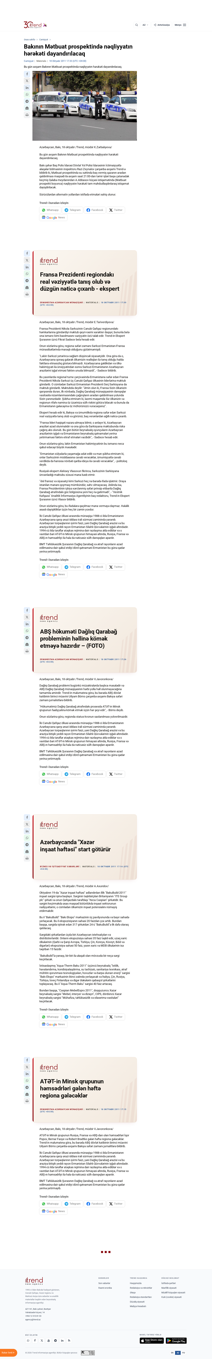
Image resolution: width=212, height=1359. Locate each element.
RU (183, 1353)
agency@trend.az (33, 1319)
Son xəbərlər (104, 1283)
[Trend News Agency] (34, 1281)
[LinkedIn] (62, 1340)
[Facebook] (35, 1340)
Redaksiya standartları (141, 1297)
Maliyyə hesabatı (138, 1306)
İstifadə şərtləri (168, 1283)
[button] (27, 74)
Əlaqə (132, 1292)
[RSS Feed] (69, 1340)
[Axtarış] (136, 25)
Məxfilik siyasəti (168, 1288)
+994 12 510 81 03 (33, 1316)
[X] (42, 1340)
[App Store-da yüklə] (152, 1341)
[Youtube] (48, 1340)
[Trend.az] (35, 24)
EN (172, 1353)
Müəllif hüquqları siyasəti (173, 1292)
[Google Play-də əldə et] (176, 1341)
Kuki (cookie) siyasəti (171, 1297)
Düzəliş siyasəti (137, 1301)
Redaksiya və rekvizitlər (141, 1288)
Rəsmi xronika (105, 1288)
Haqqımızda (136, 1283)
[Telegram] (55, 1340)
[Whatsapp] (28, 1340)
